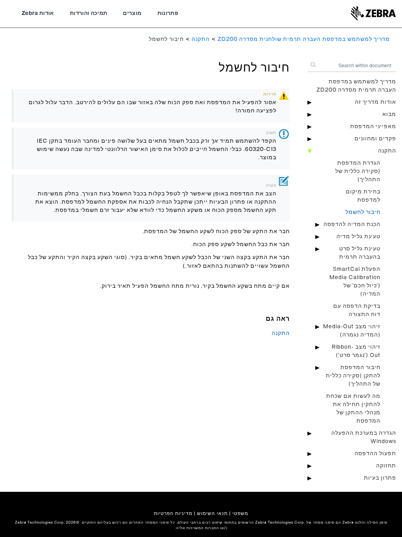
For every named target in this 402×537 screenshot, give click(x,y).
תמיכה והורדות (89, 13)
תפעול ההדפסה (375, 453)
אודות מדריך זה (375, 102)
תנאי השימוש (212, 513)
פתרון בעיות (380, 478)
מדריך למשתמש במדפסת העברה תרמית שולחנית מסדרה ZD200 (303, 39)
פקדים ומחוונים (375, 139)
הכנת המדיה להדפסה (351, 224)
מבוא (389, 114)
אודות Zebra (38, 13)
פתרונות (167, 13)
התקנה (201, 39)
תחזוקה (386, 466)
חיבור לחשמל (362, 212)
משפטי (240, 513)
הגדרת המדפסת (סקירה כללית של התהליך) (357, 171)
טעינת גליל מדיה (358, 236)
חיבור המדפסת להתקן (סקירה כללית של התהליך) (353, 376)
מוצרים (132, 13)
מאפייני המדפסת (373, 126)
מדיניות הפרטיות (173, 513)
